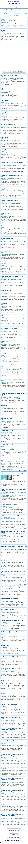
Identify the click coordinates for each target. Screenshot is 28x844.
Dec (21, 12)
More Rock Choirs (23, 470)
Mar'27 (7, 13)
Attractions (19, 10)
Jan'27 (25, 12)
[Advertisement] (14, 56)
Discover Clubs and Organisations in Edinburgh (14, 71)
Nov (18, 12)
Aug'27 (11, 15)
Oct (14, 12)
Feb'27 (2, 13)
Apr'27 (12, 13)
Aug (8, 12)
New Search (14, 7)
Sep (11, 12)
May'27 (16, 13)
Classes (13, 10)
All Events (3, 12)
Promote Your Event (14, 831)
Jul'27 (25, 13)
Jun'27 (21, 13)
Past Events (16, 15)
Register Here (14, 834)
